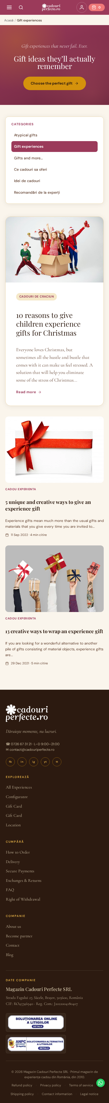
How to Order (18, 852)
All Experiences (19, 787)
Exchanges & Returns (23, 880)
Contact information (57, 1094)
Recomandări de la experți (37, 192)
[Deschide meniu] (9, 7)
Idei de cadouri (27, 180)
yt (45, 761)
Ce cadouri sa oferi (30, 169)
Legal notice (89, 1094)
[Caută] (21, 7)
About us (13, 926)
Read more (26, 392)
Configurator (17, 796)
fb (10, 761)
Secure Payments (20, 871)
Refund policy (22, 1085)
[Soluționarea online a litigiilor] (36, 1022)
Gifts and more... (28, 158)
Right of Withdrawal (23, 899)
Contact (12, 945)
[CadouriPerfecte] (51, 7)
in (22, 761)
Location (13, 825)
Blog (9, 954)
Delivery (13, 861)
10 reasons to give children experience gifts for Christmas (48, 324)
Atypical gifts (25, 135)
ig (33, 761)
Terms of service (81, 1085)
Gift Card (14, 806)
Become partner (19, 936)
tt (57, 761)
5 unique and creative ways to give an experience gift (48, 505)
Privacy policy (50, 1085)
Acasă (8, 20)
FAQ (10, 889)
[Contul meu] (81, 7)
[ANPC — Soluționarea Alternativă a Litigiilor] (36, 1044)
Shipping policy (22, 1094)
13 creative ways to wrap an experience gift (54, 631)
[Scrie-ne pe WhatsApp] (100, 1083)
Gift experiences (28, 146)
